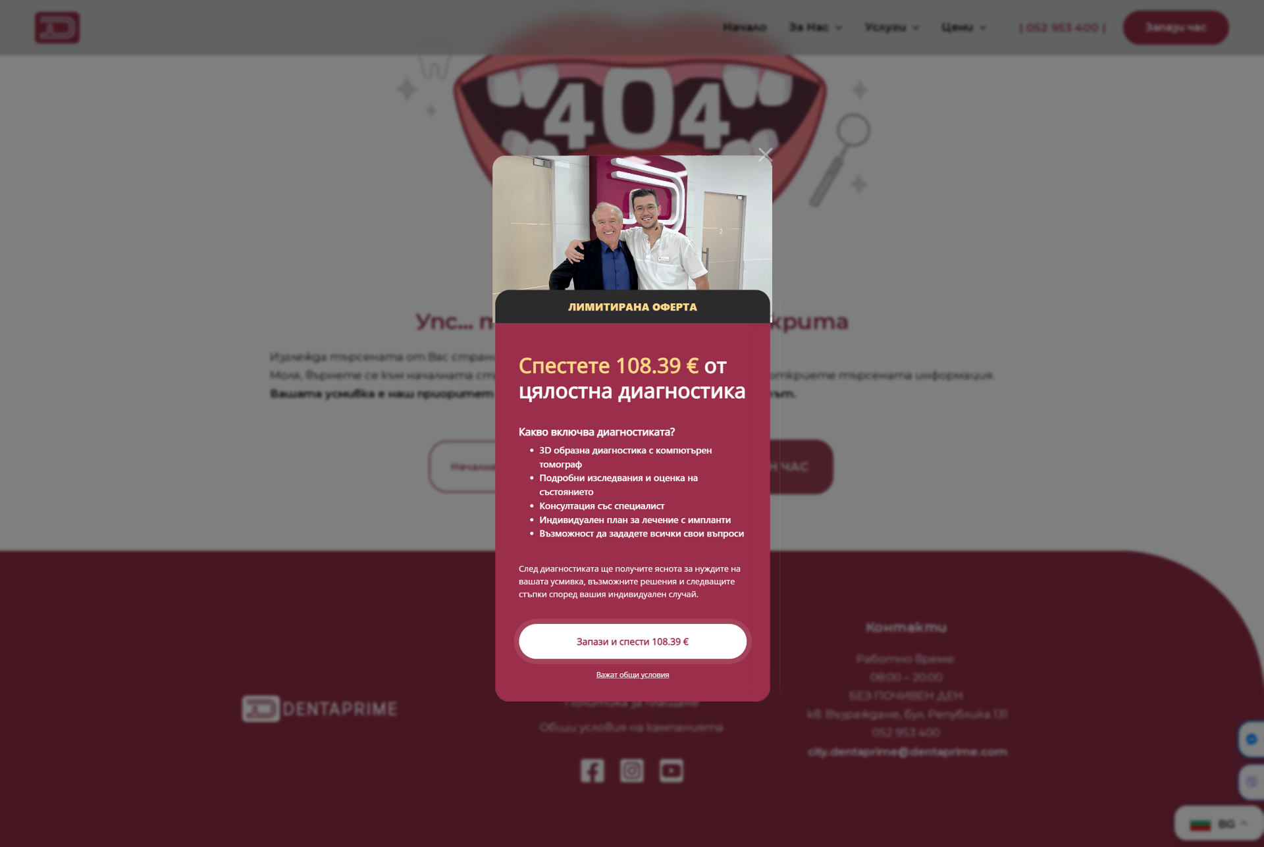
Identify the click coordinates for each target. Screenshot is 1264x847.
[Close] (765, 154)
